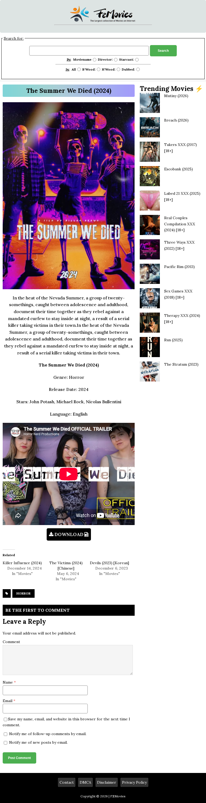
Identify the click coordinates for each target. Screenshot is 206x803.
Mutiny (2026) (176, 95)
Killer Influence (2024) (22, 562)
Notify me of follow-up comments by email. (47, 733)
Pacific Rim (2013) (179, 266)
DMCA (85, 782)
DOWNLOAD (68, 534)
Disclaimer (106, 782)
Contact (67, 782)
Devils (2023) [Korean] (109, 562)
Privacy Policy (134, 782)
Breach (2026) (176, 120)
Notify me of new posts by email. (38, 742)
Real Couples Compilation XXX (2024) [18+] (179, 223)
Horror (23, 593)
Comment (11, 641)
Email (8, 700)
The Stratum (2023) (181, 364)
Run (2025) (173, 340)
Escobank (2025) (178, 169)
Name (8, 682)
